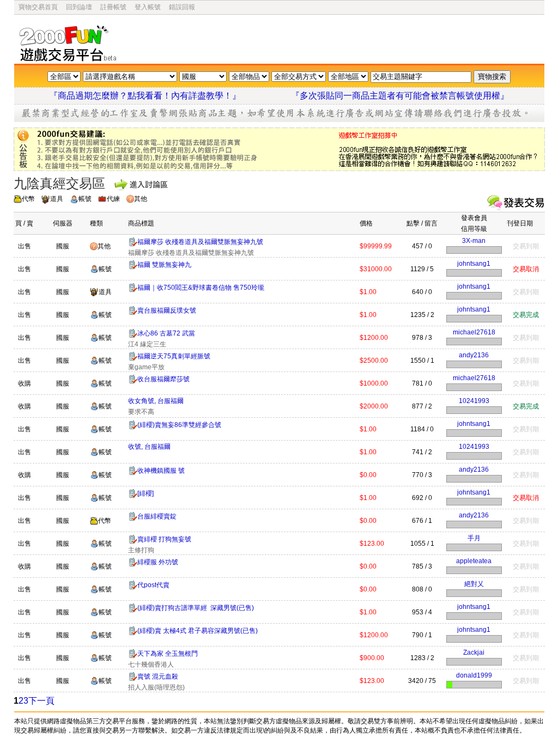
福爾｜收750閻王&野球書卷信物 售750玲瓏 (200, 287)
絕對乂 (474, 584)
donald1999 (474, 675)
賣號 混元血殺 (157, 676)
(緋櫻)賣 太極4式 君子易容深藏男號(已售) (197, 631)
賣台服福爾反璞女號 (166, 310)
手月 (474, 538)
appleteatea (474, 561)
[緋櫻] (145, 493)
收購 (24, 383)
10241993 (474, 401)
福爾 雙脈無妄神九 (164, 265)
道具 (56, 199)
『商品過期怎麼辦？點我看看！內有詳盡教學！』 (158, 95)
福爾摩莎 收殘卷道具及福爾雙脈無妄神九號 (200, 242)
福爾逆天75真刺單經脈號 (173, 356)
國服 (62, 246)
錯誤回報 (182, 7)
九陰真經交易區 (59, 183)
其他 (140, 199)
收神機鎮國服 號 (161, 470)
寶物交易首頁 (38, 7)
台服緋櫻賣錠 (157, 516)
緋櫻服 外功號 (157, 562)
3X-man (474, 241)
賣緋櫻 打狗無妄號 (164, 539)
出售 (24, 246)
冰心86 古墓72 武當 (166, 333)
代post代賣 (153, 585)
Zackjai (473, 652)
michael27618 (474, 332)
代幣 (28, 199)
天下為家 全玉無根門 (167, 653)
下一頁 (41, 700)
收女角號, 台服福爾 (156, 401)
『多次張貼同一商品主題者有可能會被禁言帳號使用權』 (400, 95)
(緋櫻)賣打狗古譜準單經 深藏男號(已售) (195, 608)
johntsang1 (473, 263)
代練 (113, 199)
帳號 (85, 199)
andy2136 (474, 355)
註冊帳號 (113, 7)
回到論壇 (79, 7)
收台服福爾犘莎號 (163, 379)
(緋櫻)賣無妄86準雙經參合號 (179, 425)
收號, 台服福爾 (149, 446)
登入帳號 (148, 7)
